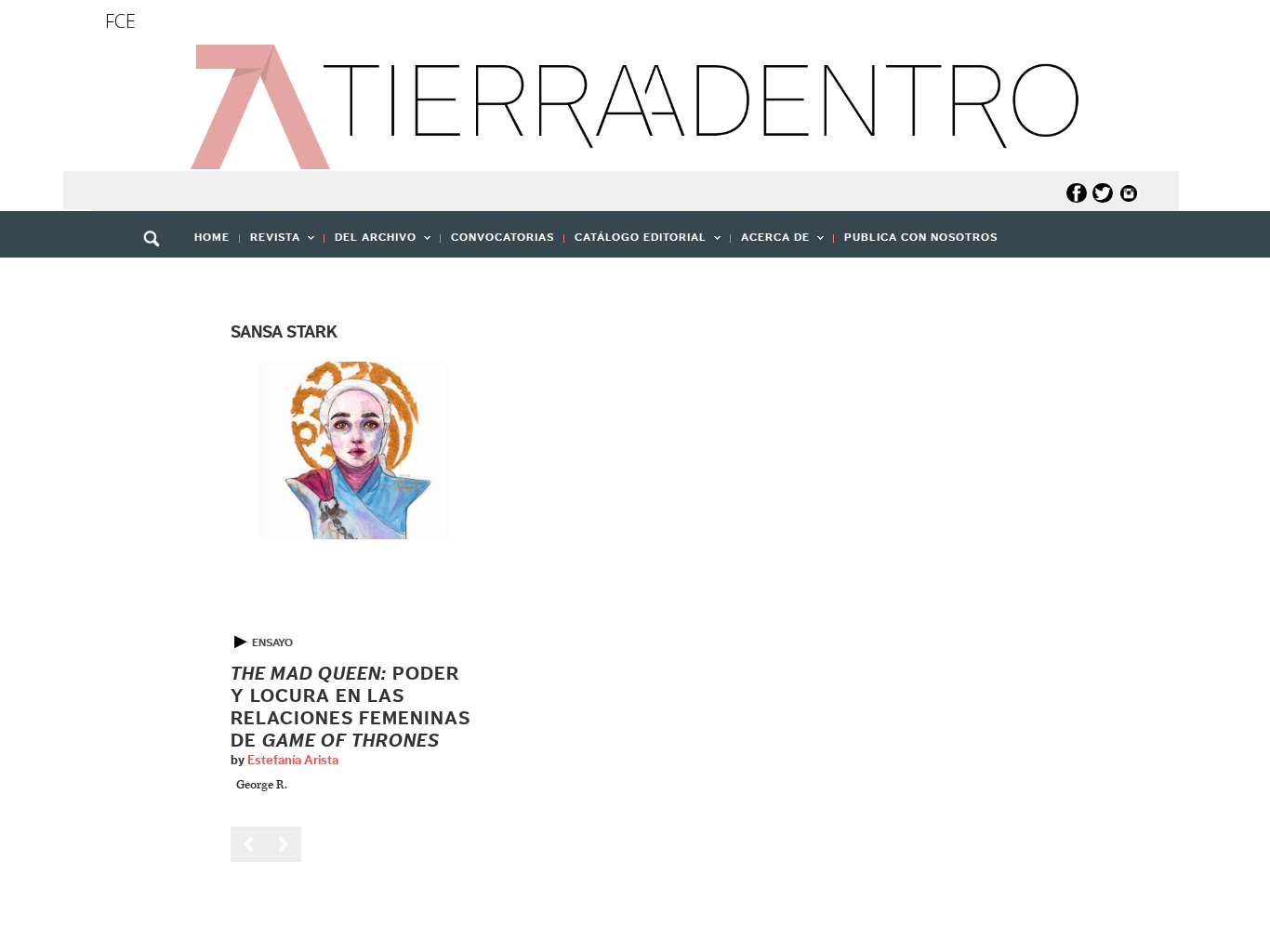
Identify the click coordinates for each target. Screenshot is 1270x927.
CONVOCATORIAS (502, 237)
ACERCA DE (770, 243)
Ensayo (272, 642)
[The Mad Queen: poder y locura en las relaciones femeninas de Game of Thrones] (353, 450)
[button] (158, 279)
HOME (212, 237)
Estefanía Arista (292, 760)
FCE (120, 20)
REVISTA (270, 243)
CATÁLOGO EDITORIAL (635, 243)
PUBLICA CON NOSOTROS (921, 237)
